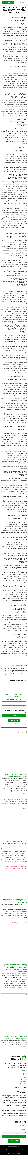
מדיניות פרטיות (12, 710)
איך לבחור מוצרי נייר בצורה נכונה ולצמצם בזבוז (14, 1110)
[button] (17, 2)
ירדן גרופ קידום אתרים (14, 1147)
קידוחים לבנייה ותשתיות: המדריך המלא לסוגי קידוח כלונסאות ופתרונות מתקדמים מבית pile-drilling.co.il (14, 1115)
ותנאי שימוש (5, 1133)
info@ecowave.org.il (14, 1153)
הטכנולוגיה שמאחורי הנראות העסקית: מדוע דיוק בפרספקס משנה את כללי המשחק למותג (14, 843)
